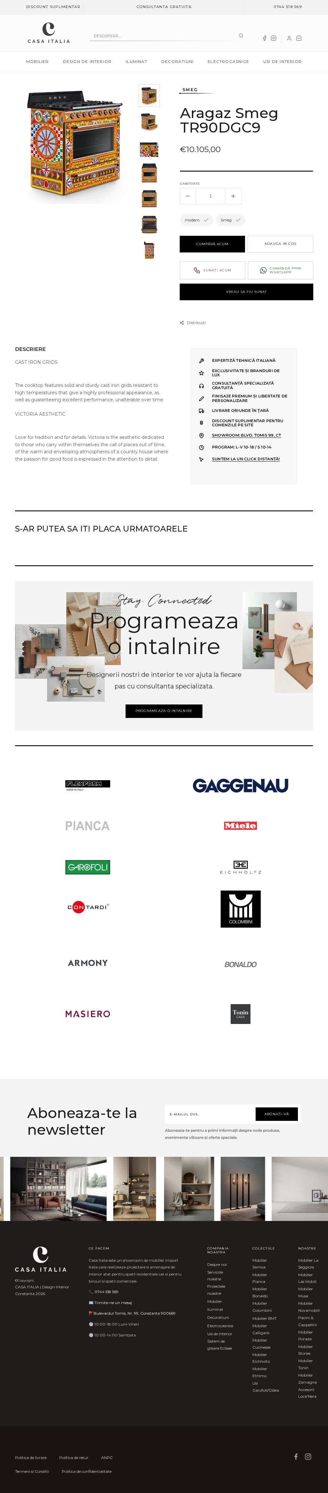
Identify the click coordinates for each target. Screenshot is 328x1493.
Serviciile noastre (215, 1276)
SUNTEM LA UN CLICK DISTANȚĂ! (246, 459)
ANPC (107, 1457)
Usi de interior (282, 61)
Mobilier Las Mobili (307, 1278)
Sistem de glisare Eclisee (219, 1345)
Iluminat (136, 61)
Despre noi (217, 1264)
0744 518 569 (288, 6)
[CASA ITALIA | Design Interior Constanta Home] (48, 32)
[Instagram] (273, 39)
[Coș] (299, 39)
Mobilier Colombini (262, 1307)
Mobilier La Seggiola (308, 1264)
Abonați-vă (277, 1114)
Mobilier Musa (305, 1292)
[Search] (241, 36)
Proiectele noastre (216, 1290)
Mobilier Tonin (305, 1364)
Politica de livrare (30, 1457)
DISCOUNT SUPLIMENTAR (53, 6)
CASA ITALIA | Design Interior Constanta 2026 (42, 1290)
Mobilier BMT (264, 1318)
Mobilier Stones (305, 1350)
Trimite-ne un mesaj (113, 1302)
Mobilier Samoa (259, 1264)
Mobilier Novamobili (309, 1307)
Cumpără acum (212, 244)
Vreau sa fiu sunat (246, 292)
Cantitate (190, 184)
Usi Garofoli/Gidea (265, 1387)
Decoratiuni (177, 61)
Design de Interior (87, 61)
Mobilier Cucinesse (261, 1344)
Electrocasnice (228, 61)
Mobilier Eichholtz (261, 1358)
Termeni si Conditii (32, 1471)
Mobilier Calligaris (260, 1329)
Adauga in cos (280, 244)
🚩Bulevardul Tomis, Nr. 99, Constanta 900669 (132, 1313)
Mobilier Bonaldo (260, 1292)
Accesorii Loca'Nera (307, 1393)
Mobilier (37, 61)
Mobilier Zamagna (307, 1379)
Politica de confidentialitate (86, 1471)
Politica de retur (73, 1457)
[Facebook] (264, 39)
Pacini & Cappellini (307, 1321)
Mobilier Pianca (259, 1278)
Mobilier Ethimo (259, 1372)
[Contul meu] (289, 39)
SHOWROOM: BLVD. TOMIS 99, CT (246, 435)
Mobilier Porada (305, 1336)
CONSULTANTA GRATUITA (164, 6)
